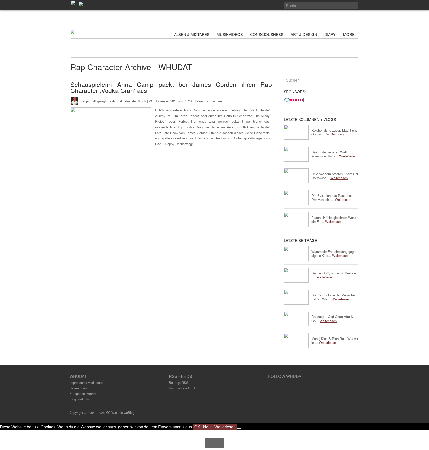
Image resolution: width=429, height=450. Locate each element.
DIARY (330, 34)
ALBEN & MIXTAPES (191, 34)
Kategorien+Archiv (83, 393)
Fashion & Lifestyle (122, 101)
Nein (207, 427)
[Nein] (239, 428)
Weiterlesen (225, 427)
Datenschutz (79, 388)
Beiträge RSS (178, 382)
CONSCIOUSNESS (266, 34)
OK (197, 427)
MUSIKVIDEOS (230, 34)
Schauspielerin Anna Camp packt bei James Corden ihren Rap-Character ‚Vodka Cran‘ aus (172, 87)
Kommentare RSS (182, 388)
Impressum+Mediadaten (87, 382)
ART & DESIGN (304, 34)
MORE (349, 34)
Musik (142, 101)
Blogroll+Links (80, 399)
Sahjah (85, 101)
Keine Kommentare (208, 101)
